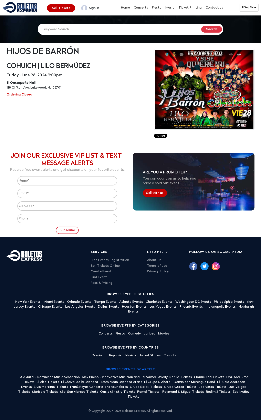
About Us (154, 260)
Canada (170, 355)
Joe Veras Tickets (213, 387)
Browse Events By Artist (130, 369)
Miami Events (53, 302)
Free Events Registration (110, 260)
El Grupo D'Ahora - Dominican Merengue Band (179, 382)
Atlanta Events (131, 302)
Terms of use (157, 266)
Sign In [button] (93, 8)
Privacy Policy (158, 271)
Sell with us (155, 193)
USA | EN (247, 7)
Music (169, 7)
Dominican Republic (107, 355)
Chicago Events (50, 306)
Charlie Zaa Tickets (209, 377)
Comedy (134, 333)
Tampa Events (105, 302)
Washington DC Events (193, 302)
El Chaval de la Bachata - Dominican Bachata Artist (101, 382)
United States (150, 355)
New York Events (28, 302)
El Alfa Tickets (47, 382)
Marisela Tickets (45, 392)
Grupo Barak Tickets (146, 387)
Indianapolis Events (221, 306)
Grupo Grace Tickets (180, 387)
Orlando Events (79, 302)
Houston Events (134, 306)
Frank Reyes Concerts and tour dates (99, 387)
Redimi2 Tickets (218, 392)
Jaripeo (149, 333)
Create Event (101, 271)
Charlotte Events (159, 302)
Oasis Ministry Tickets (117, 392)
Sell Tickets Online (105, 266)
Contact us (214, 7)
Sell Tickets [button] (61, 8)
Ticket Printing (190, 7)
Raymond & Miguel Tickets (183, 392)
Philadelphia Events (229, 302)
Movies (163, 333)
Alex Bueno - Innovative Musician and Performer (119, 377)
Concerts (141, 7)
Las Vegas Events (163, 306)
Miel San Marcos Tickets (79, 392)
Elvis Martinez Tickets (51, 387)
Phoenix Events (191, 306)
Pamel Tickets (148, 392)
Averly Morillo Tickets (175, 377)
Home (125, 7)
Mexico (130, 355)
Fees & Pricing (101, 283)
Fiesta (156, 7)
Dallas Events (108, 306)
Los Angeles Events (80, 306)
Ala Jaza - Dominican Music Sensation (50, 377)
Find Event (99, 277)
